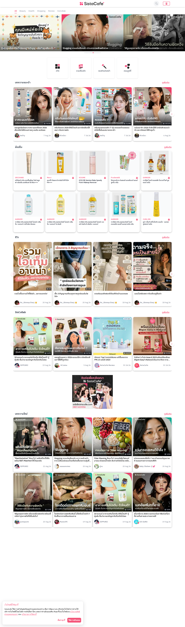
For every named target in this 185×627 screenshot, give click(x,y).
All (15, 11)
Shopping (41, 11)
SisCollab (61, 11)
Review (51, 11)
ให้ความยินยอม (74, 620)
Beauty (23, 11)
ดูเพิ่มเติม (165, 82)
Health (31, 11)
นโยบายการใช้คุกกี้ (29, 614)
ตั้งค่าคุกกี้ (61, 620)
